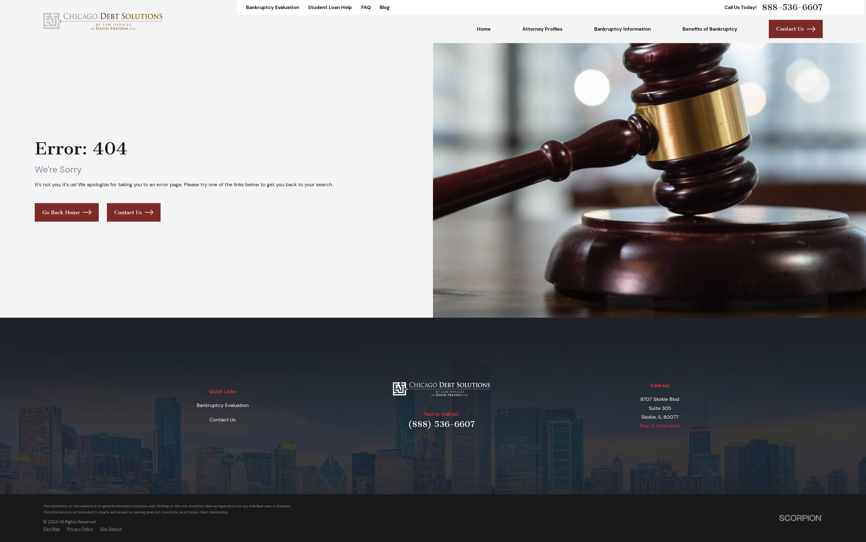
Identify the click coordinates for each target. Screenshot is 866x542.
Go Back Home (61, 212)
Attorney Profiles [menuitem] (542, 29)
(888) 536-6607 (441, 424)
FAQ (366, 7)
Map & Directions (660, 426)
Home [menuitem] (484, 29)
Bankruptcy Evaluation (272, 7)
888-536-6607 (792, 7)
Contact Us (790, 29)
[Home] (102, 21)
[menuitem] (51, 529)
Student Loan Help (330, 7)
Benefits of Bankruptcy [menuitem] (709, 29)
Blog (385, 7)
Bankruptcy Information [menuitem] (622, 29)
